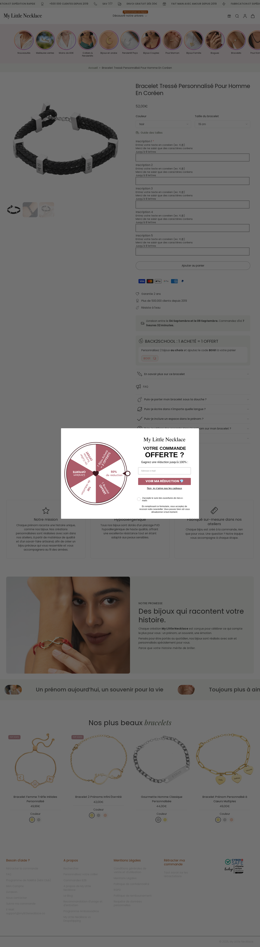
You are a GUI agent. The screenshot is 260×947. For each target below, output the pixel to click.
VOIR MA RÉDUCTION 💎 (165, 481)
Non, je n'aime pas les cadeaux (164, 488)
